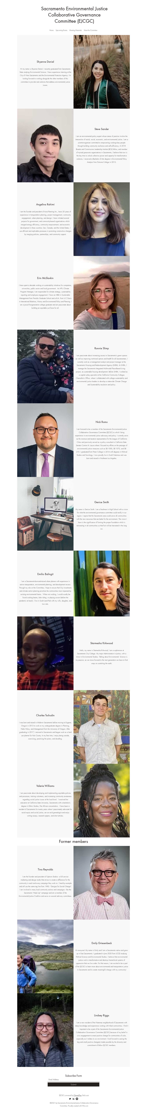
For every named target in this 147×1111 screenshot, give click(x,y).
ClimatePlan (78, 1095)
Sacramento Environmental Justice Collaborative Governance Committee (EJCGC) (74, 15)
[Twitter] (70, 1099)
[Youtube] (77, 1099)
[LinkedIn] (73, 1099)
